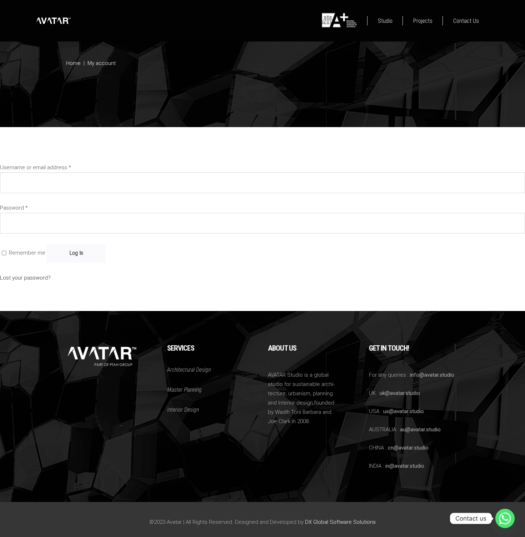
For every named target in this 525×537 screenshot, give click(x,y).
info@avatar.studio (432, 375)
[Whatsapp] (505, 518)
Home (73, 63)
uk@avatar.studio (400, 393)
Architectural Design (189, 369)
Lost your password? (25, 278)
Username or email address (35, 167)
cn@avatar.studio (408, 448)
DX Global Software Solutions (340, 522)
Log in (76, 253)
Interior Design (183, 409)
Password (14, 208)
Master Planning (184, 389)
